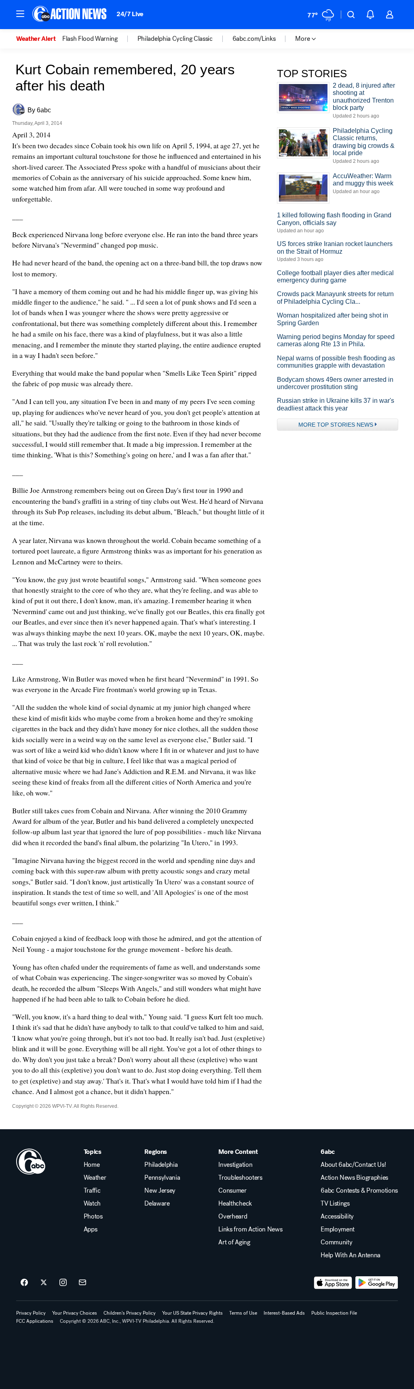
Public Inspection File (334, 1313)
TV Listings (335, 1203)
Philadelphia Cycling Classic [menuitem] (175, 38)
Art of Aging (234, 1242)
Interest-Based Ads (284, 1313)
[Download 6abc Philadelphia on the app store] (333, 1282)
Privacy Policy (31, 1313)
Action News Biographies (354, 1177)
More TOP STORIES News (335, 424)
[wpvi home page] (30, 1161)
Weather (95, 1177)
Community (336, 1242)
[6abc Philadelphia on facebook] (24, 1283)
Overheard (232, 1216)
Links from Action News (250, 1229)
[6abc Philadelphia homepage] (70, 14)
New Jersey (159, 1190)
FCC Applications (34, 1321)
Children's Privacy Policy (130, 1313)
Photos (93, 1216)
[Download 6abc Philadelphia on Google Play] (376, 1282)
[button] (20, 14)
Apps (90, 1229)
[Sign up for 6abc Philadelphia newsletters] (82, 1283)
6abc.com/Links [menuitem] (254, 38)
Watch (92, 1203)
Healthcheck (234, 1203)
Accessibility (337, 1216)
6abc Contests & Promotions (359, 1190)
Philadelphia (160, 1165)
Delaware (156, 1203)
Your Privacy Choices (74, 1313)
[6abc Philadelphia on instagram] (63, 1283)
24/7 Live (130, 14)
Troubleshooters (240, 1177)
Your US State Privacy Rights (192, 1313)
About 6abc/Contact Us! (353, 1165)
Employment (338, 1229)
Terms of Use (243, 1313)
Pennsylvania (162, 1177)
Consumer (232, 1190)
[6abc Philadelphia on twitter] (44, 1283)
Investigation (235, 1165)
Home (92, 1165)
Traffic (92, 1190)
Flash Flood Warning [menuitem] (90, 38)
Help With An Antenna (350, 1255)
